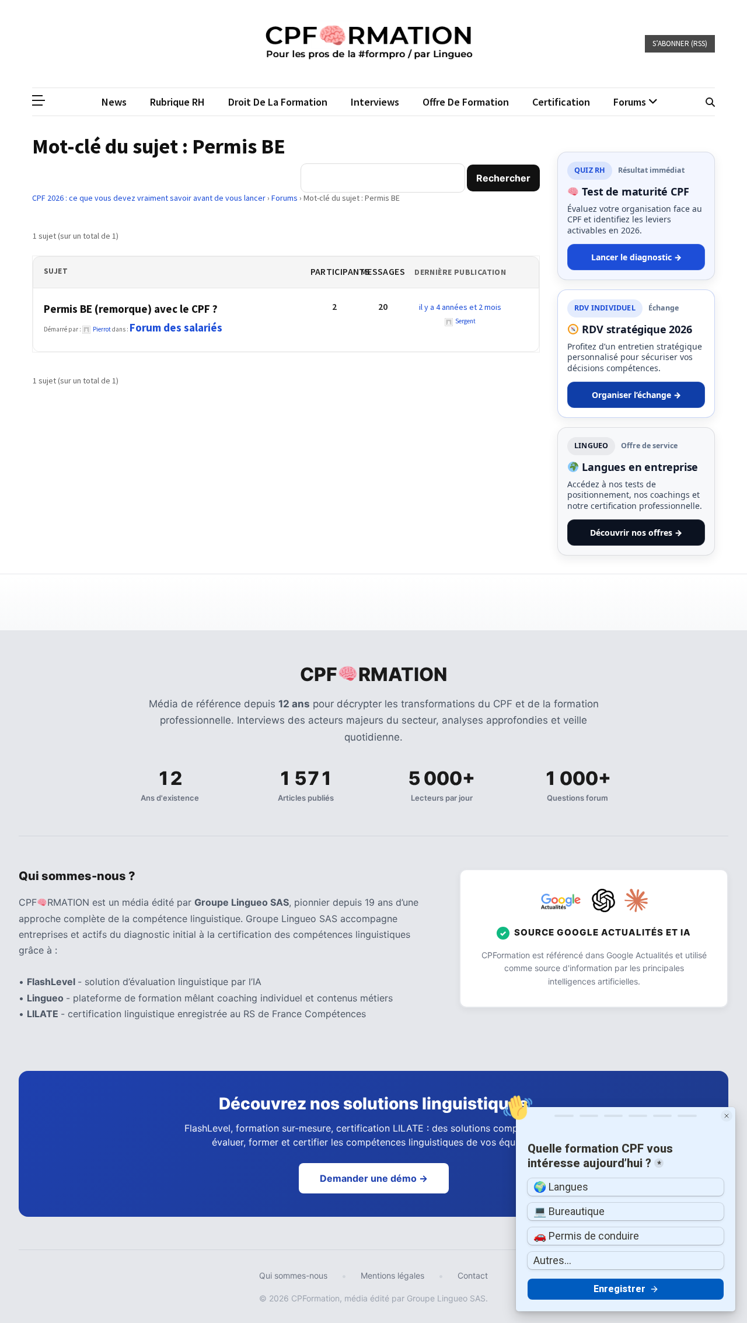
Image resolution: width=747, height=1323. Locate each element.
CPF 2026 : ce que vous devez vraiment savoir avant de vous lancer (149, 198)
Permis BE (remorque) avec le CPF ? (131, 309)
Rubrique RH (177, 102)
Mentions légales (392, 1275)
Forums (284, 198)
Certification (561, 102)
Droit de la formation (277, 102)
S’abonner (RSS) (679, 43)
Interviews (375, 102)
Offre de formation (466, 102)
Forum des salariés (176, 327)
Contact (473, 1275)
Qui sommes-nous (293, 1275)
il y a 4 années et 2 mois (460, 307)
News (114, 102)
